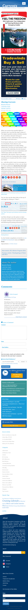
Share (19, 98)
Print (24, 98)
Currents (9, 4)
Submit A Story (6, 581)
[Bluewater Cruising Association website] (5, 373)
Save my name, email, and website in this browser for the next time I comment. (12, 355)
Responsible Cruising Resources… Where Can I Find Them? (13, 404)
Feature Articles (5, 472)
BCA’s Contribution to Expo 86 (9, 435)
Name (2, 341)
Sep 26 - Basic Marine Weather (9, 393)
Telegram (4, 489)
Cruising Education (17, 498)
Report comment (23, 317)
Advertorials (5, 450)
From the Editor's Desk (6, 98)
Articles (4, 455)
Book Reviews (5, 461)
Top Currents (5, 491)
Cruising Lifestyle (10, 500)
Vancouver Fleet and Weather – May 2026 (12, 407)
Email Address (5, 347)
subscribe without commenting (12, 363)
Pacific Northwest (10, 506)
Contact (4, 585)
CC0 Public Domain (13, 243)
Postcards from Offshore (7, 487)
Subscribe (6, 603)
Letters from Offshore (7, 480)
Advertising (5, 583)
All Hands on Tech (6, 452)
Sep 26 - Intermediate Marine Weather (11, 390)
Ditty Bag (4, 467)
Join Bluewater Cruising (17, 375)
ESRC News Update (6, 416)
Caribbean (11, 498)
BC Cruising (5, 457)
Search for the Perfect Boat (8, 441)
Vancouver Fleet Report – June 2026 (10, 401)
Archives (5, 576)
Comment (3, 325)
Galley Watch (5, 476)
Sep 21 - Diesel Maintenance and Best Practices (13, 388)
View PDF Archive (14, 425)
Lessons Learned (6, 478)
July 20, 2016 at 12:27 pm (10, 297)
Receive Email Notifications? (8, 359)
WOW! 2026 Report (6, 411)
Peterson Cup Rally (6, 485)
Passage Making (17, 505)
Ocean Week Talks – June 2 (8, 409)
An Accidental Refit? (7, 439)
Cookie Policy (17, 608)
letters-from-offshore (7, 482)
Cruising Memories (6, 463)
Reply (17, 317)
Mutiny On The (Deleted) (8, 443)
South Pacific (5, 507)
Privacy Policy (11, 608)
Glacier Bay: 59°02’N (7, 437)
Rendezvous (23, 506)
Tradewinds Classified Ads (9, 578)
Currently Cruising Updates (8, 465)
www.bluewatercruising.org (9, 545)
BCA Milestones (6, 459)
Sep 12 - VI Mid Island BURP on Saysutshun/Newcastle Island (9, 385)
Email (4, 598)
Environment (5, 470)
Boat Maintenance (5, 498)
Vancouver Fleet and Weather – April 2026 (12, 413)
